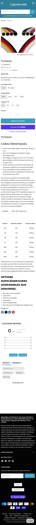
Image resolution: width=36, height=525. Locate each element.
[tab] (17, 363)
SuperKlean (6, 64)
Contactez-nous (27, 513)
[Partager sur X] (6, 312)
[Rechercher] (32, 12)
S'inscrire (29, 476)
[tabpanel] (18, 385)
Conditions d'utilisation (10, 517)
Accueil (3, 20)
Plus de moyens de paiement (18, 131)
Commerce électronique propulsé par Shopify (18, 522)
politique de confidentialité (25, 517)
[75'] (12, 107)
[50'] (8, 107)
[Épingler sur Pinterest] (13, 312)
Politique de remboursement (21, 515)
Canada (17, 489)
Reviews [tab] (7, 363)
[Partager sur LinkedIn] (9, 312)
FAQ (11, 515)
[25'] (3, 107)
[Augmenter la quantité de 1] (18, 114)
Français (17, 484)
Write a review (22, 355)
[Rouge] (22, 99)
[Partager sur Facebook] (2, 312)
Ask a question (13, 355)
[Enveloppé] (11, 90)
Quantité (3, 110)
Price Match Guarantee (15, 513)
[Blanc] (4, 99)
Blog (6, 515)
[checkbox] (6, 377)
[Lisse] (4, 90)
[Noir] (16, 99)
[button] (18, 337)
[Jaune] (10, 99)
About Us (4, 513)
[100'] (18, 107)
